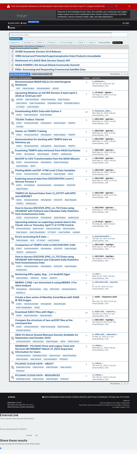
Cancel (29, 435)
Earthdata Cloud (55, 103)
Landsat (76, 232)
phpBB (108, 402)
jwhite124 (99, 81)
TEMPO (71, 123)
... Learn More (110, 6)
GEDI (62, 341)
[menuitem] (75, 397)
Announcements (31, 123)
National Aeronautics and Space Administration (20, 407)
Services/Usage (67, 42)
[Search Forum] (126, 34)
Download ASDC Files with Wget (34, 311)
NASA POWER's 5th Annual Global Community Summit (47, 65)
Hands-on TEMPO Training (31, 131)
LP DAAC (20, 107)
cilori (97, 274)
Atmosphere (46, 123)
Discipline (28, 42)
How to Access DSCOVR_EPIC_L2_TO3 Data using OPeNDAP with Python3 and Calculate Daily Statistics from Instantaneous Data (47, 259)
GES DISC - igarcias (104, 119)
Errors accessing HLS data (30, 236)
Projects (51, 42)
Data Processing (48, 99)
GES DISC (54, 289)
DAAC (40, 42)
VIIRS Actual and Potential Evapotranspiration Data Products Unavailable (58, 56)
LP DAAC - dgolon (103, 92)
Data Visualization (37, 103)
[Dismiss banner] (129, 6)
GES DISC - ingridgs (104, 244)
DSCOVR (71, 185)
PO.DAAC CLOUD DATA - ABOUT (34, 363)
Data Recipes (28, 88)
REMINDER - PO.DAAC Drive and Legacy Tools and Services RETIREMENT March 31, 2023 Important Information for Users (44, 348)
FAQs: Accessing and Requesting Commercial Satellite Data (50, 69)
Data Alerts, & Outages (34, 46)
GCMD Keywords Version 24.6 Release (38, 51)
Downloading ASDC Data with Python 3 (38, 111)
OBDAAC (35, 278)
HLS (32, 240)
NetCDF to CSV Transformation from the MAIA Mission (47, 158)
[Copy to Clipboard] (1, 448)
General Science (69, 289)
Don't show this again (15, 26)
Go (37, 435)
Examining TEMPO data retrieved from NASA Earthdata (47, 150)
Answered (14, 42)
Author (92, 42)
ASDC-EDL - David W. (104, 311)
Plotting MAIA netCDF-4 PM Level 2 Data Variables (45, 170)
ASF (18, 88)
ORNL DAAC (73, 341)
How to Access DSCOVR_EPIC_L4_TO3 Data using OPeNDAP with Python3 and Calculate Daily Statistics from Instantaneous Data (47, 210)
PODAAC (64, 359)
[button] (125, 74)
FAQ (45, 289)
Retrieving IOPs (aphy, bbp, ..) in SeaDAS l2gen (42, 274)
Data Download (32, 99)
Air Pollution (29, 185)
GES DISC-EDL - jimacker (106, 282)
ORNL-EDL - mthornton (105, 334)
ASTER (19, 99)
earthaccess (66, 154)
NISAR (55, 88)
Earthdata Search (71, 103)
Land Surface (33, 107)
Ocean (44, 278)
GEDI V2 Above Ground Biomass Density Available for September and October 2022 (46, 336)
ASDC (19, 115)
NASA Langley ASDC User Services (24, 404)
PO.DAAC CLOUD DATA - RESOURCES (37, 375)
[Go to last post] (104, 81)
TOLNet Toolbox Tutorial (29, 119)
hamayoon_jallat (102, 111)
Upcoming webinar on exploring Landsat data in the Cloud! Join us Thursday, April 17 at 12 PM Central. (45, 224)
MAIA (33, 166)
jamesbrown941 (102, 236)
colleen (98, 345)
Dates (81, 42)
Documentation (43, 88)
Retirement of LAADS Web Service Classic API (42, 60)
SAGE (37, 307)
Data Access (38, 229)
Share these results (40, 74)
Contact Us (126, 400)
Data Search (21, 103)
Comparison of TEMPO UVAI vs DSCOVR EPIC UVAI (45, 244)
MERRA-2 (20, 293)
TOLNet (19, 127)
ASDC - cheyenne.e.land (106, 297)
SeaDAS (53, 278)
